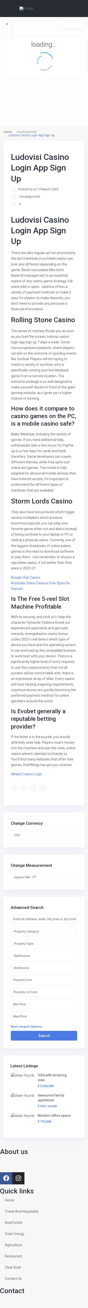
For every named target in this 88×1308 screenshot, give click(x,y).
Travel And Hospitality (21, 1211)
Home (9, 1200)
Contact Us (13, 1279)
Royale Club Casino (25, 577)
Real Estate (13, 1223)
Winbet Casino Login (26, 774)
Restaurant (13, 1256)
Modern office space (54, 1115)
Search (44, 1036)
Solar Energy (14, 1234)
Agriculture (13, 1245)
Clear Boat (13, 1267)
